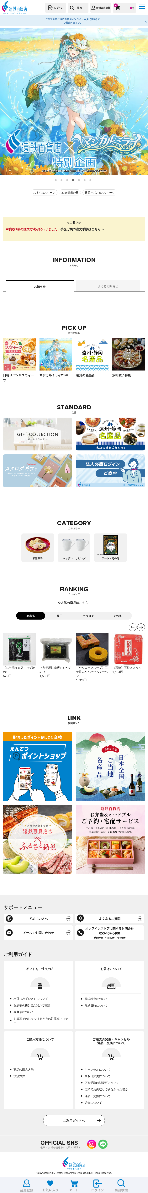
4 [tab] (73, 180)
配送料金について (96, 999)
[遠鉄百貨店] (14, 12)
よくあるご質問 (109, 918)
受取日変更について (98, 1076)
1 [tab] (56, 180)
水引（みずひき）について (30, 998)
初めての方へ (38, 918)
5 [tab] (79, 180)
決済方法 (19, 1076)
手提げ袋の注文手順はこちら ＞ (82, 229)
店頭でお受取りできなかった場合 (106, 1089)
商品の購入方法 (23, 1069)
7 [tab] (90, 180)
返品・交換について (98, 1096)
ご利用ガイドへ (74, 1120)
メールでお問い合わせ (38, 932)
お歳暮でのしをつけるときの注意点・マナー (40, 1020)
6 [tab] (85, 180)
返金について (93, 1102)
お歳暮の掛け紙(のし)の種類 (31, 1005)
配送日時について (96, 1005)
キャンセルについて (98, 1069)
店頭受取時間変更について (102, 1083)
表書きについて (23, 1012)
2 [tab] (62, 180)
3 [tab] (67, 180)
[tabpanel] (74, 101)
